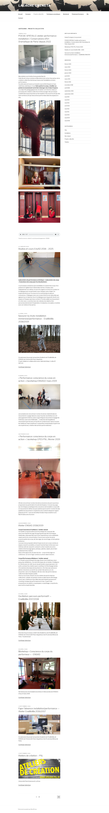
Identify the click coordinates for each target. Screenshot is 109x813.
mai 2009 (67, 117)
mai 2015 (67, 96)
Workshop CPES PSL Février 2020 (74, 47)
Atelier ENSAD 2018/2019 (30, 525)
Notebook (66, 14)
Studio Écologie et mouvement (73, 37)
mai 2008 (67, 120)
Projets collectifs (38, 14)
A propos (28, 14)
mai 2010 (67, 114)
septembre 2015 (69, 94)
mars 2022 (67, 67)
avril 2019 (67, 76)
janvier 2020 (68, 73)
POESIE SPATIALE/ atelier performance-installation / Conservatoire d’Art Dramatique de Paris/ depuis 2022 (37, 39)
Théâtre (67, 142)
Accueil (20, 14)
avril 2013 (67, 105)
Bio (88, 14)
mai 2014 (67, 100)
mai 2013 (67, 102)
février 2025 (68, 64)
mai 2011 (67, 111)
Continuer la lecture (24, 367)
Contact (20, 18)
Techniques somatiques (53, 14)
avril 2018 (67, 88)
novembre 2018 (69, 85)
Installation (68, 133)
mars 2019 (67, 79)
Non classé (68, 136)
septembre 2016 (69, 91)
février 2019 (68, 82)
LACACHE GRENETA (34, 5)
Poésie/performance (78, 14)
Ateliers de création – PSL (30, 755)
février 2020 (68, 70)
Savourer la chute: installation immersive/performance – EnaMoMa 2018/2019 (35, 319)
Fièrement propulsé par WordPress (27, 809)
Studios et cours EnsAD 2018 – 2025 (35, 249)
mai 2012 (67, 108)
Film (66, 130)
